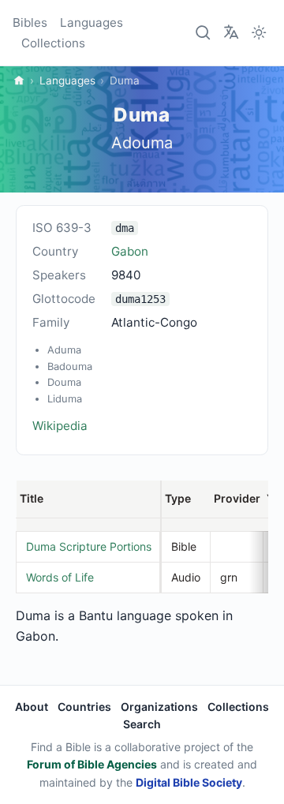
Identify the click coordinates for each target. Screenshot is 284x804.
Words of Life (60, 577)
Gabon (129, 251)
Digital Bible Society (189, 782)
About (31, 706)
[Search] (203, 33)
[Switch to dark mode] (258, 33)
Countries (84, 706)
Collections (53, 43)
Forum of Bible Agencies (92, 764)
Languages (91, 22)
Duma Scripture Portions (88, 546)
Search (142, 724)
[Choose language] (231, 31)
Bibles (30, 22)
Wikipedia (60, 425)
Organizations (159, 706)
